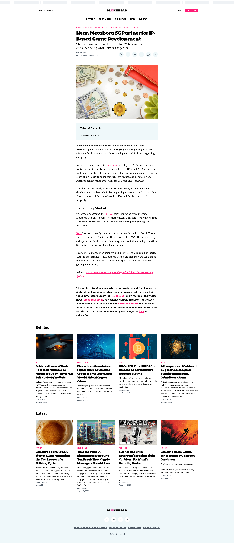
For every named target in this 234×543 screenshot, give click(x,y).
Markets (40, 448)
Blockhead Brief (93, 299)
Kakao (114, 27)
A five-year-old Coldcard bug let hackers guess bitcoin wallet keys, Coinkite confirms (179, 371)
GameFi (105, 27)
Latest (90, 19)
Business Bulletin (128, 303)
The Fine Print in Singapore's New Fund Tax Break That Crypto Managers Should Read (94, 457)
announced (111, 165)
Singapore (88, 27)
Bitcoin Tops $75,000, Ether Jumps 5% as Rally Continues (178, 455)
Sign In (180, 10)
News (78, 27)
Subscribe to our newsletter (90, 527)
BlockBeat (118, 295)
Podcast (120, 19)
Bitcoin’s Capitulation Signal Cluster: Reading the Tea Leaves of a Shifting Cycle (53, 457)
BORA (108, 214)
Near (79, 233)
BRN (132, 19)
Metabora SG (125, 27)
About (143, 19)
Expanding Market (91, 135)
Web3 (97, 27)
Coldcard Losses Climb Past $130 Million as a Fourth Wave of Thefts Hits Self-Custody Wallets (54, 371)
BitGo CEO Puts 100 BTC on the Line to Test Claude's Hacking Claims (137, 370)
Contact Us (134, 527)
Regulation (82, 362)
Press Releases (117, 527)
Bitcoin (164, 448)
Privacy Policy (151, 527)
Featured (105, 19)
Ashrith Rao (41, 482)
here (141, 311)
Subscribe (191, 10)
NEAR (136, 27)
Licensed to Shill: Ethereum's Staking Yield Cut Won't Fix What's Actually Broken (137, 457)
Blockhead (81, 53)
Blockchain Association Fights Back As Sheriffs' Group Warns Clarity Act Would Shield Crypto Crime (94, 373)
